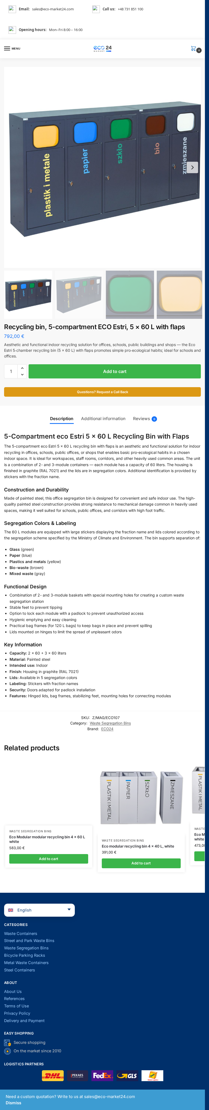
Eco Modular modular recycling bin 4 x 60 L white (47, 839)
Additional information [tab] (103, 418)
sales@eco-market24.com (53, 9)
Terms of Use (16, 1006)
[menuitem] (39, 910)
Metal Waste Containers (26, 962)
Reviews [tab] (144, 418)
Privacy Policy (17, 1013)
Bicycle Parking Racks (24, 955)
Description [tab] (61, 418)
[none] (35, 910)
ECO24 (107, 729)
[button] (194, 49)
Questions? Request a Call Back (102, 392)
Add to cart (115, 371)
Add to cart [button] (48, 859)
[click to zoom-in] (104, 167)
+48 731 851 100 (130, 9)
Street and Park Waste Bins (29, 940)
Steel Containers (19, 970)
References (14, 998)
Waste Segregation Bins (110, 723)
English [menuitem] (24, 910)
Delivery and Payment (24, 1020)
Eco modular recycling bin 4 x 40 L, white (138, 846)
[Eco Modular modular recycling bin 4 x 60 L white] (48, 791)
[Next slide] (192, 167)
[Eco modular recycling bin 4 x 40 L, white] (141, 796)
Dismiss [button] (13, 1102)
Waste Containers (20, 933)
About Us (13, 991)
